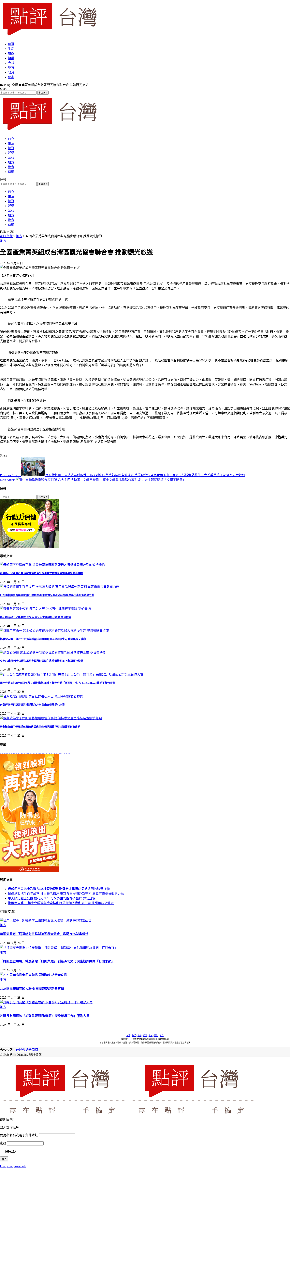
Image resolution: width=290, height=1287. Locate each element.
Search (43, 496)
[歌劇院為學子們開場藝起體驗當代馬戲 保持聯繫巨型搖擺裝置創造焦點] (51, 718)
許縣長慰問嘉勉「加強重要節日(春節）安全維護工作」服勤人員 (44, 1016)
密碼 (3, 1143)
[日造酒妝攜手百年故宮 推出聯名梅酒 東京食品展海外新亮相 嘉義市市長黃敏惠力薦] (59, 586)
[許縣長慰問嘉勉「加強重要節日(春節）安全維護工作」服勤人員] (46, 1002)
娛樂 (145, 1035)
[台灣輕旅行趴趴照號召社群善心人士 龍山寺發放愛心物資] (41, 696)
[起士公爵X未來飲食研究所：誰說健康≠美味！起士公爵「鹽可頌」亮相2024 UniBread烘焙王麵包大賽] (71, 674)
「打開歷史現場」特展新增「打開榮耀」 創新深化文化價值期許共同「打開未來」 (57, 961)
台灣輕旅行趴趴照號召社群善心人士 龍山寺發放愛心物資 (32, 704)
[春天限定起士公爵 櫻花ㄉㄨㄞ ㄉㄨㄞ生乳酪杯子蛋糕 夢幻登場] (45, 608)
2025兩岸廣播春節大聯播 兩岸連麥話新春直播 (32, 988)
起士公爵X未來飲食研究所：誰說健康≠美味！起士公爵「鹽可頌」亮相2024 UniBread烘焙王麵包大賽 (57, 682)
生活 (134, 1035)
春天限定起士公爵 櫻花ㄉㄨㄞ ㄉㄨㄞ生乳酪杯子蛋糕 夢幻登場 (35, 617)
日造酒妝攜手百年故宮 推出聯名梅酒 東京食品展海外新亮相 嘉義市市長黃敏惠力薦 (47, 595)
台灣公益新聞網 (27, 1050)
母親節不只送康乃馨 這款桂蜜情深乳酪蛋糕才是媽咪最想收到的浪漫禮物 (41, 573)
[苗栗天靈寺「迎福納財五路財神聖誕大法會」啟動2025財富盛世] (46, 920)
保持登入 (10, 1151)
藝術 (156, 1035)
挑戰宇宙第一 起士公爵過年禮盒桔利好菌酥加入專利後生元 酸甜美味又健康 (43, 639)
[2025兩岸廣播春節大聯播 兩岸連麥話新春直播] (33, 975)
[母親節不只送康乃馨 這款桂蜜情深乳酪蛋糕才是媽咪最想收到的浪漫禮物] (52, 565)
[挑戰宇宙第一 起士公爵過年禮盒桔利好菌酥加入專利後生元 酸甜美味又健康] (54, 630)
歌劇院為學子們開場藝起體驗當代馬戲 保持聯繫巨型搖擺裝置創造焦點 (40, 726)
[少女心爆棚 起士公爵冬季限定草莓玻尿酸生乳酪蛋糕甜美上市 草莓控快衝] (53, 652)
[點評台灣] (49, 36)
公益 (150, 1035)
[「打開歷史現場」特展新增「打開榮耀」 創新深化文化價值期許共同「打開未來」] (59, 947)
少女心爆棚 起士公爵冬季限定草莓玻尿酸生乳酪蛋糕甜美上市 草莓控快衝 (41, 660)
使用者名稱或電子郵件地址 (19, 1135)
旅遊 (139, 1035)
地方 (3, 241)
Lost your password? (13, 1166)
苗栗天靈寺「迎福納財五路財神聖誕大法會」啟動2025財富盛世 (44, 934)
